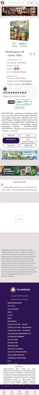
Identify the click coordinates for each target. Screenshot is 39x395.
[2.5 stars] (8, 93)
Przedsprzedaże (15, 303)
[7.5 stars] (20, 93)
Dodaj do (18, 108)
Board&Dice (27, 84)
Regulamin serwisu (16, 355)
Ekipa (10, 312)
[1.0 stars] (4, 93)
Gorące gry (13, 343)
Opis (28, 135)
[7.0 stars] (18, 93)
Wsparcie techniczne (17, 358)
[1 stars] (3, 93)
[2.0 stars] (7, 93)
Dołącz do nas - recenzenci (20, 327)
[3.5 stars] (10, 93)
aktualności (13, 309)
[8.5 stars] (22, 93)
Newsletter (13, 346)
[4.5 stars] (13, 93)
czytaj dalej (14, 131)
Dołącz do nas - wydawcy (19, 330)
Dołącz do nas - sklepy (18, 324)
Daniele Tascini (19, 72)
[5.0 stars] (14, 93)
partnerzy (12, 321)
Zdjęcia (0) (28, 145)
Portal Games (26, 81)
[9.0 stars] (23, 93)
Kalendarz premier (16, 337)
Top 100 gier (13, 340)
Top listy (11, 306)
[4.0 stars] (11, 93)
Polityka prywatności (17, 352)
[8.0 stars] (21, 93)
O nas (10, 315)
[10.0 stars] (26, 93)
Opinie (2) (11, 145)
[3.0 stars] (9, 93)
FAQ (9, 361)
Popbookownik (19, 182)
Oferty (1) (11, 135)
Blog (10, 318)
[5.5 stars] (15, 93)
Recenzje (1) (10, 139)
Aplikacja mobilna (15, 349)
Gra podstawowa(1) (28, 140)
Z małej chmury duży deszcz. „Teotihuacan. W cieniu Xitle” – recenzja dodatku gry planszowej (19, 188)
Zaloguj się (12, 364)
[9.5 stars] (25, 93)
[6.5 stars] (17, 93)
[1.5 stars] (6, 93)
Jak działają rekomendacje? (19, 334)
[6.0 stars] (16, 93)
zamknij (18, 366)
